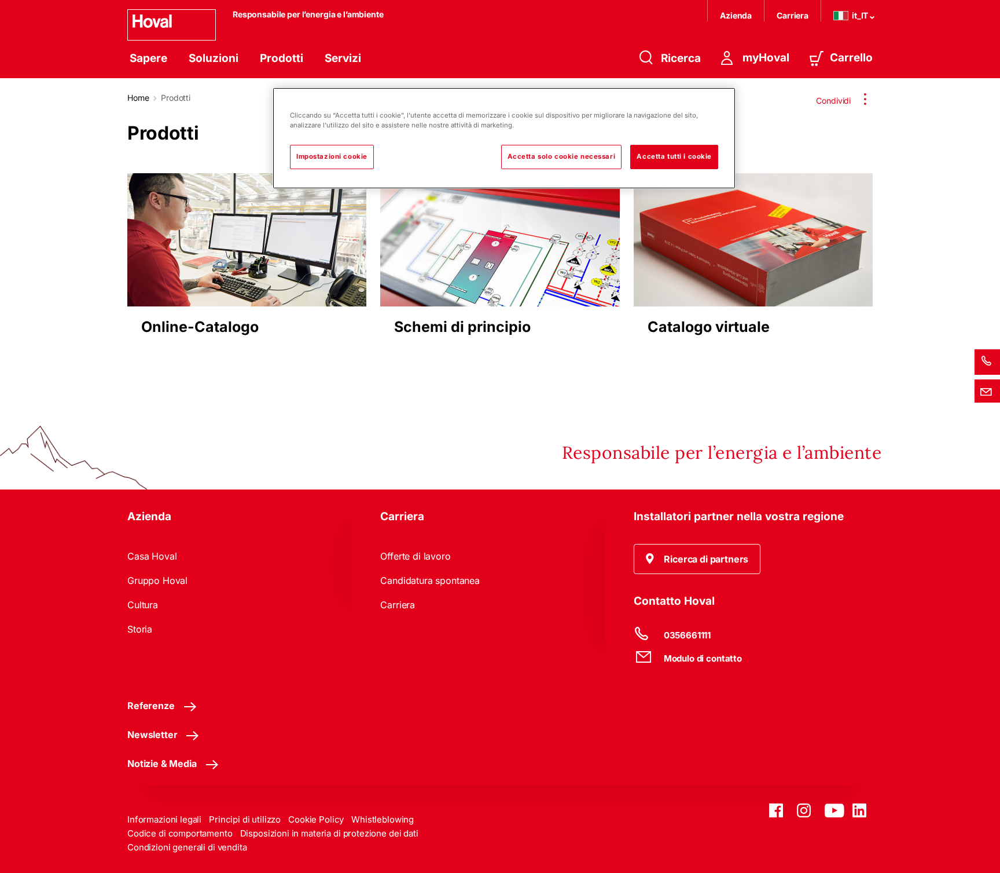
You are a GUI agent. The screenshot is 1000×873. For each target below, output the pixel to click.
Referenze (151, 705)
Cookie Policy (316, 819)
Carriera (792, 15)
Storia (139, 629)
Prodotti (281, 58)
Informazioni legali (164, 819)
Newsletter (152, 734)
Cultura (142, 605)
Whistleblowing (382, 819)
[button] (697, 559)
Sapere (148, 58)
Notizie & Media (162, 763)
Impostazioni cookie (331, 156)
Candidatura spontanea (430, 580)
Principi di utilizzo (245, 819)
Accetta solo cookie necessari (562, 156)
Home (138, 98)
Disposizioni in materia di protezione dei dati (329, 833)
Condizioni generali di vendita (187, 847)
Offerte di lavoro (415, 556)
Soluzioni (213, 58)
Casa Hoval (152, 556)
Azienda (736, 15)
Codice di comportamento (180, 833)
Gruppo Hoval (157, 580)
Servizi (343, 58)
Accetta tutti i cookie (674, 156)
